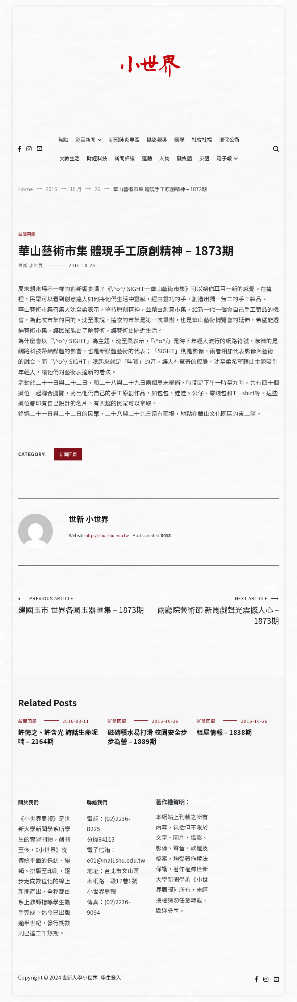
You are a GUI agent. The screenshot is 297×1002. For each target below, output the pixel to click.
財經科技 (97, 158)
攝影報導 (157, 139)
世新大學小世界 (79, 977)
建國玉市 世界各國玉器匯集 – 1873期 (81, 605)
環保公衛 (229, 139)
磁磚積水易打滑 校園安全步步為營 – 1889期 (147, 736)
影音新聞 (85, 139)
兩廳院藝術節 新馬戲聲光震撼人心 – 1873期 (218, 610)
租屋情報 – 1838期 (224, 732)
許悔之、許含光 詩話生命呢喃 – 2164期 (58, 736)
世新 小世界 (30, 265)
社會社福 (202, 139)
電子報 (224, 158)
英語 (204, 158)
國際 (179, 139)
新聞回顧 (26, 234)
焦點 (63, 139)
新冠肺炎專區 (124, 139)
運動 (147, 158)
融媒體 (184, 158)
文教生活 (69, 158)
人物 (164, 158)
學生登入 (111, 977)
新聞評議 (124, 158)
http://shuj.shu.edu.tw (107, 535)
